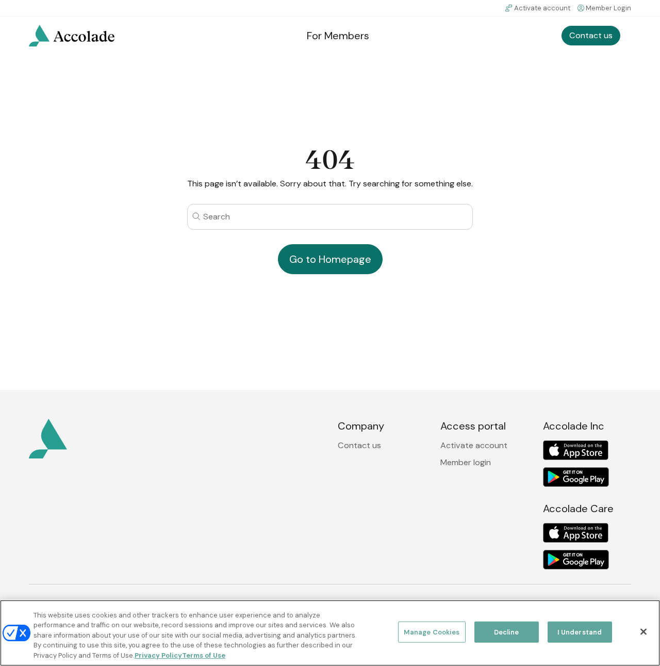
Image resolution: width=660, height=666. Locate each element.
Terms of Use (203, 655)
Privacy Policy (158, 655)
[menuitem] (71, 35)
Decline (506, 632)
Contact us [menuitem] (591, 35)
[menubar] (330, 35)
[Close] (643, 632)
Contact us (359, 445)
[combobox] (330, 216)
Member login (465, 462)
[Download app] (575, 450)
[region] (330, 633)
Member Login (608, 8)
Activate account (542, 8)
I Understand (579, 632)
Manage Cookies (432, 632)
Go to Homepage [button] (330, 259)
